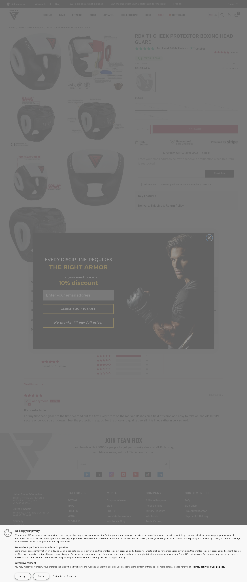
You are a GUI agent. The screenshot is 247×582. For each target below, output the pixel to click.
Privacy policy (199, 566)
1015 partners (33, 535)
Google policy (218, 566)
